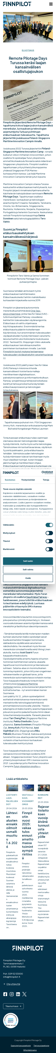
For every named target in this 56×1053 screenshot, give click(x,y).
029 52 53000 (15, 973)
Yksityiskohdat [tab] (28, 480)
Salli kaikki (28, 561)
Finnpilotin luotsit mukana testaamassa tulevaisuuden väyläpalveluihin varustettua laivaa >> (28, 354)
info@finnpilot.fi (11, 976)
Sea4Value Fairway (36, 597)
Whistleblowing (30, 1050)
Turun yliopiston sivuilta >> (27, 766)
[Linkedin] (18, 994)
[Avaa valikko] (50, 4)
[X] (24, 994)
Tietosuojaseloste (41, 1045)
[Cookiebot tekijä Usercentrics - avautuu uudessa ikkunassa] (41, 472)
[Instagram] (12, 994)
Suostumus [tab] (10, 480)
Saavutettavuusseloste (21, 1045)
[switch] (49, 533)
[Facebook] (5, 994)
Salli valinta (28, 569)
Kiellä (28, 578)
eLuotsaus (28, 50)
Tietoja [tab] (46, 480)
